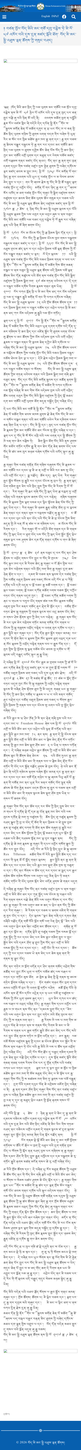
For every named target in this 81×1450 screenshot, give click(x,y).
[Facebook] (64, 17)
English (45, 17)
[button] (4, 17)
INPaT (55, 17)
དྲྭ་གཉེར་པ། (7, 1414)
